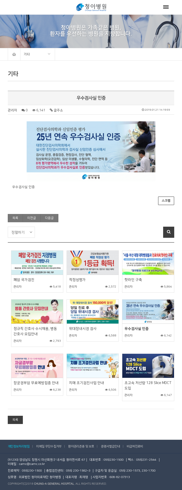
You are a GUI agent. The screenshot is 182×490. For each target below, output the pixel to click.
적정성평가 (77, 280)
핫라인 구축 (133, 280)
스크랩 (166, 200)
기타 (25, 54)
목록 (15, 218)
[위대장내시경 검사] (93, 312)
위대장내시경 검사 (83, 329)
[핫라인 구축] (148, 263)
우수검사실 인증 (137, 329)
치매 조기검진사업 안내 (86, 383)
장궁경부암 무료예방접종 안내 (36, 383)
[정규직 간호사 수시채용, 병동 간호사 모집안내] (37, 312)
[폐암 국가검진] (37, 263)
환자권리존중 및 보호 (81, 446)
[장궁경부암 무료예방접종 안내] (37, 366)
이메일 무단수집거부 (48, 446)
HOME (14, 54)
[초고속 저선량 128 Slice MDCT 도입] (148, 366)
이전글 (31, 218)
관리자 (12, 110)
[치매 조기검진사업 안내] (93, 366)
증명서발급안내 (110, 446)
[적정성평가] (93, 263)
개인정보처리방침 (19, 446)
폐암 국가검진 (24, 280)
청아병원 (91, 7)
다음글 (49, 218)
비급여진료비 (135, 446)
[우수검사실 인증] (148, 312)
